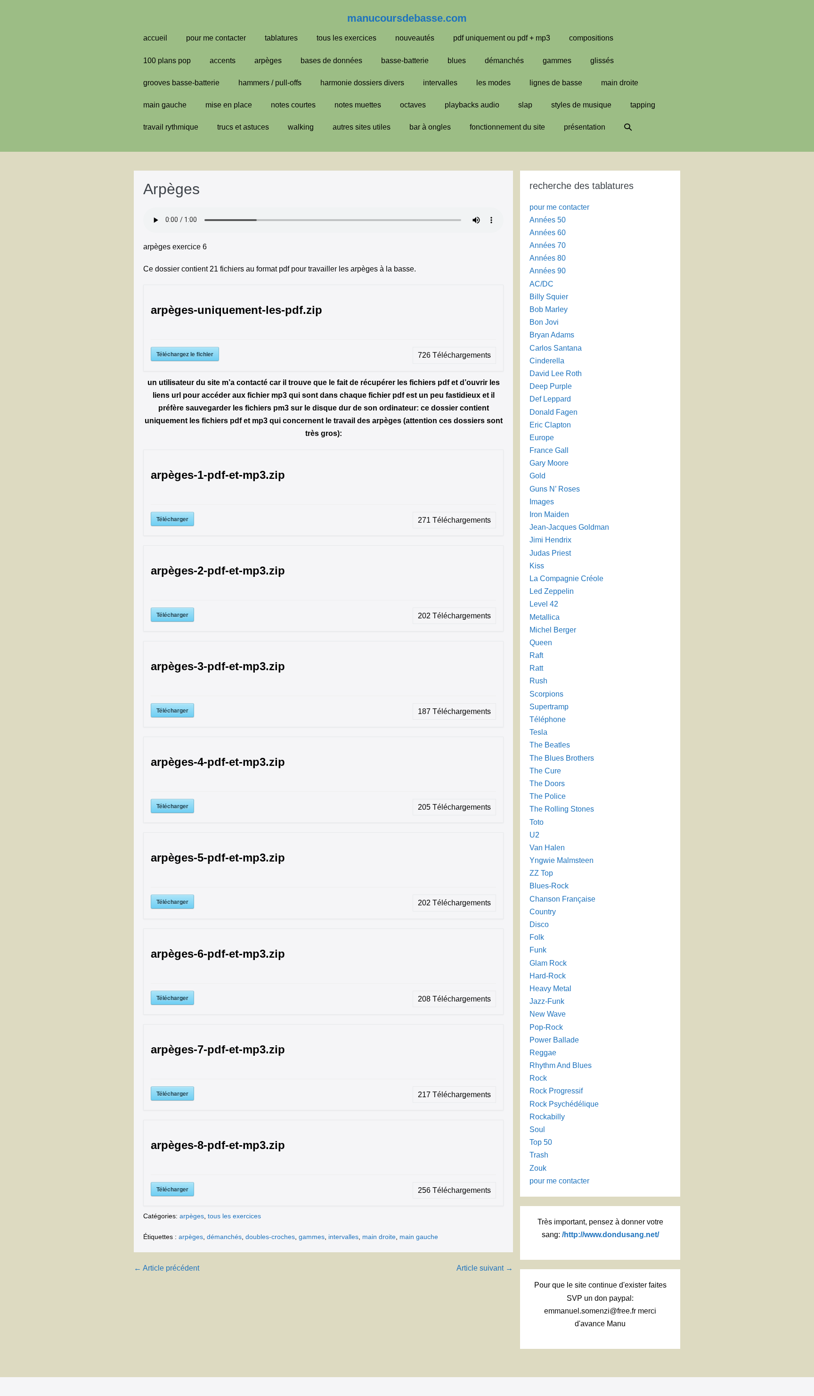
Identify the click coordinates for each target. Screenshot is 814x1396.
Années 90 (547, 271)
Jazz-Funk (546, 1001)
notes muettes (357, 105)
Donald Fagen (553, 412)
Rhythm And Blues (560, 1065)
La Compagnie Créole (566, 579)
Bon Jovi (544, 322)
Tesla (538, 732)
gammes (557, 61)
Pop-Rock (546, 1027)
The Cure (545, 771)
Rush (538, 681)
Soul (537, 1129)
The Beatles (549, 745)
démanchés (504, 61)
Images (541, 502)
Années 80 (547, 258)
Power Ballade (554, 1040)
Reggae (542, 1053)
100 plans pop (167, 61)
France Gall (549, 450)
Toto (536, 822)
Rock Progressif (556, 1091)
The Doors (547, 784)
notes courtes (293, 105)
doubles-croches (270, 1236)
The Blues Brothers (561, 758)
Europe (541, 438)
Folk (536, 937)
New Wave (547, 1014)
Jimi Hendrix (550, 540)
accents (223, 61)
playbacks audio (472, 105)
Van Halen (547, 848)
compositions (591, 38)
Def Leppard (550, 399)
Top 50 (540, 1142)
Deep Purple (550, 386)
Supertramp (549, 707)
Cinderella (546, 361)
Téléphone (547, 719)
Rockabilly (547, 1117)
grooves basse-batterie (181, 83)
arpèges (268, 61)
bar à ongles (430, 127)
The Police (547, 796)
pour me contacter (216, 38)
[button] (628, 127)
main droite (619, 83)
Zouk (537, 1168)
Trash (538, 1155)
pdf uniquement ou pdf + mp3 (501, 38)
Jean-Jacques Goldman (569, 527)
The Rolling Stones (561, 809)
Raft (536, 655)
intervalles (440, 83)
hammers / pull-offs (269, 83)
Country (542, 912)
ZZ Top (541, 873)
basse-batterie (405, 61)
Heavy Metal (550, 989)
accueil (155, 38)
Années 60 (547, 233)
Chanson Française (562, 899)
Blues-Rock (549, 886)
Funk (537, 950)
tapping (642, 105)
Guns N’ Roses (554, 489)
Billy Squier (548, 297)
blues (457, 61)
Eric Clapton (550, 425)
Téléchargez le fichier (184, 354)
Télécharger (172, 519)
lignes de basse (555, 83)
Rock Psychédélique (564, 1104)
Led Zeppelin (551, 591)
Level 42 (543, 604)
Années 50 (547, 220)
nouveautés (414, 38)
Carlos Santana (555, 348)
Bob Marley (548, 309)
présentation (584, 127)
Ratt (536, 668)
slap (525, 105)
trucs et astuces (243, 127)
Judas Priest (550, 553)
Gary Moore (549, 463)
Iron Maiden (549, 514)
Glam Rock (548, 963)
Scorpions (546, 694)
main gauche (165, 105)
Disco (539, 924)
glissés (602, 61)
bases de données (331, 61)
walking (301, 127)
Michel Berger (552, 630)
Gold (537, 476)
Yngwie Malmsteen (561, 860)
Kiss (536, 566)
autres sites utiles (362, 127)
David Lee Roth (555, 374)
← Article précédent (166, 1268)
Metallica (544, 617)
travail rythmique (170, 127)
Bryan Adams (551, 335)
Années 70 (547, 245)
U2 (534, 835)
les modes (493, 83)
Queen (540, 643)
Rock (538, 1078)
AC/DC (541, 284)
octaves (413, 105)
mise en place (228, 105)
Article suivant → (484, 1268)
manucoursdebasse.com (407, 18)
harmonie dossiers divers (362, 83)
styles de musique (581, 105)
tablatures (281, 38)
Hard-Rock (547, 976)
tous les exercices (346, 38)
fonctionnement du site (507, 127)
